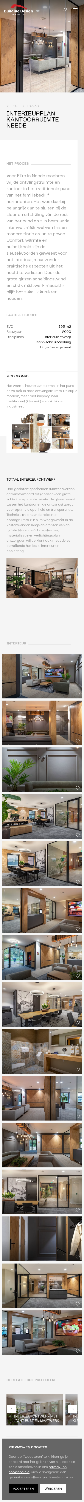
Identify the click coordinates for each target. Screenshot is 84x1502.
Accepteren (23, 1488)
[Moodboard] (65, 10)
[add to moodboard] (80, 88)
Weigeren (53, 1488)
